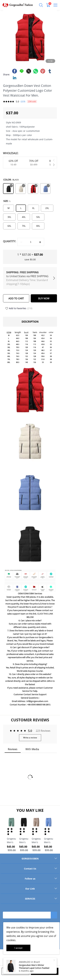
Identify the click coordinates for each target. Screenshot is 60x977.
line (21, 71)
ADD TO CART (16, 298)
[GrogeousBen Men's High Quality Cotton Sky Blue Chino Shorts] (48, 822)
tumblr (49, 71)
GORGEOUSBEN (30, 858)
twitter (28, 71)
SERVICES (30, 898)
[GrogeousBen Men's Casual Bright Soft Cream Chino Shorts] (36, 822)
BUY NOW (43, 298)
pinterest (42, 71)
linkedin (14, 77)
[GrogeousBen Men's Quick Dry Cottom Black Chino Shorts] (23, 822)
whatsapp (35, 71)
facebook (14, 71)
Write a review (30, 737)
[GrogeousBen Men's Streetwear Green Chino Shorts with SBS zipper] (11, 822)
